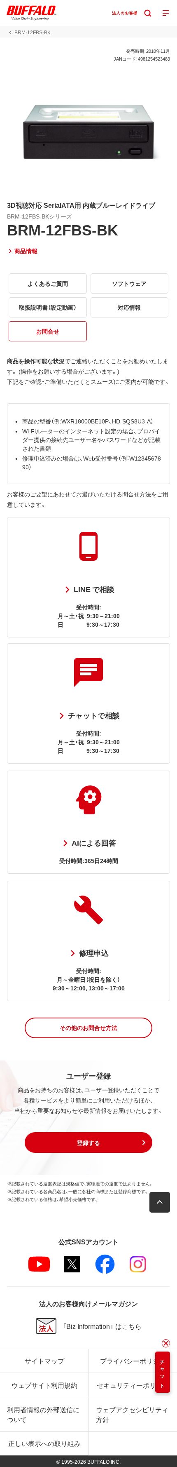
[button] (88, 1028)
